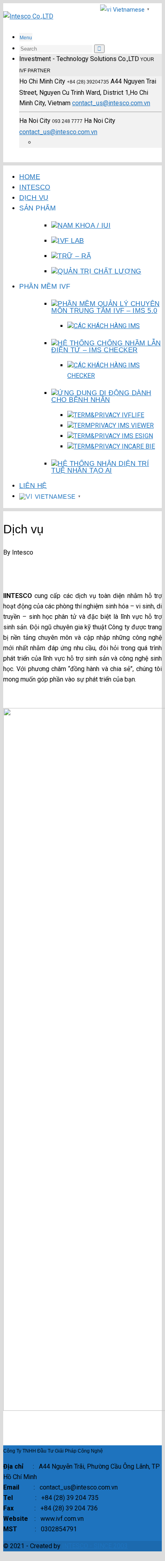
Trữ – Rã (74, 256)
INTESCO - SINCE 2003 (95, 1546)
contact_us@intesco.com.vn (111, 103)
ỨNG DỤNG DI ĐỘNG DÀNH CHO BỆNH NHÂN (101, 396)
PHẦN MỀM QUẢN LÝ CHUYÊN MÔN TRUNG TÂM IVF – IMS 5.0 (105, 307)
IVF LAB (71, 241)
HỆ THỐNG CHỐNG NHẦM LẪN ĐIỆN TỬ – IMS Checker (106, 346)
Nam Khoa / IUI (84, 225)
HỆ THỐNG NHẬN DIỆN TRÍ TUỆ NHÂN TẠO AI (100, 467)
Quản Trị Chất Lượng (99, 271)
